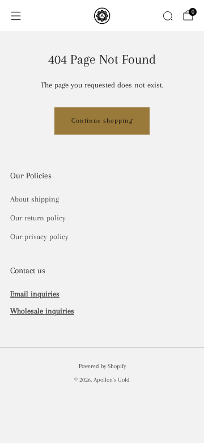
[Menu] (16, 16)
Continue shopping (102, 120)
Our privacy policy (39, 236)
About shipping (34, 199)
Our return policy (38, 218)
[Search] (167, 16)
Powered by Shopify (102, 366)
